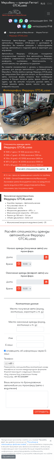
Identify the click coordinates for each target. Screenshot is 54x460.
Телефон (8, 359)
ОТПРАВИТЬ (41, 412)
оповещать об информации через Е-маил (25, 352)
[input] (30, 257)
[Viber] (10, 21)
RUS (43, 4)
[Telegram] (15, 21)
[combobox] (9, 363)
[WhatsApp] (21, 21)
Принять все (8, 457)
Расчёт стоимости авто (31, 169)
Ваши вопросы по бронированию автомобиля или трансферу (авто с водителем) (24, 385)
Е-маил (9, 345)
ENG (49, 4)
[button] (12, 137)
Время (9, 264)
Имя (10, 338)
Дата (9, 257)
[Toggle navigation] (48, 13)
